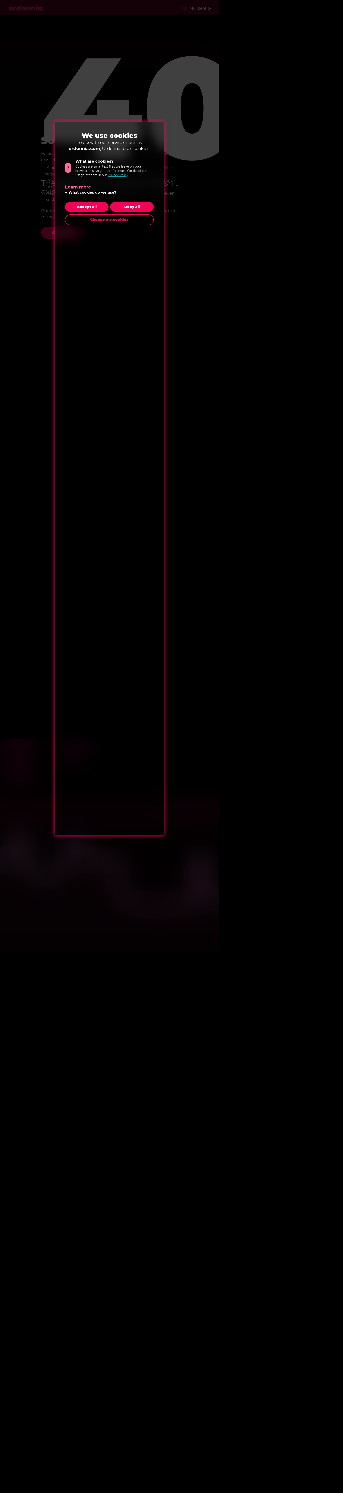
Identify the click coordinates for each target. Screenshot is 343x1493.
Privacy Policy (118, 175)
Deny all (132, 207)
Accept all (87, 207)
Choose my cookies (109, 220)
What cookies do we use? (92, 192)
